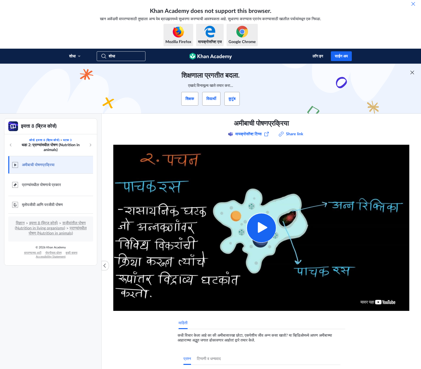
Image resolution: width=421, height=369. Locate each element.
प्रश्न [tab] (187, 359)
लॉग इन (318, 56)
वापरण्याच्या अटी (32, 252)
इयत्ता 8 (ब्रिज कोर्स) (43, 223)
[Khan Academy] (210, 56)
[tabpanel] (261, 336)
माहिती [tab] (183, 323)
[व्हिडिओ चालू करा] (261, 228)
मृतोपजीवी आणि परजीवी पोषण (42, 205)
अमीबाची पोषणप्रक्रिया (38, 165)
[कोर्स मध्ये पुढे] (90, 145)
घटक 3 (67, 140)
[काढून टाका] (413, 4)
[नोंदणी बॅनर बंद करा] (412, 72)
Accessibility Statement (51, 256)
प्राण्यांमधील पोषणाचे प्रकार (41, 185)
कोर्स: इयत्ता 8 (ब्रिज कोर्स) (44, 140)
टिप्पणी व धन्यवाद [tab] (209, 359)
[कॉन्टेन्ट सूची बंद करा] (105, 265)
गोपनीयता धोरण (53, 252)
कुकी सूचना (71, 252)
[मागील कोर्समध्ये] (11, 145)
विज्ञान (20, 223)
